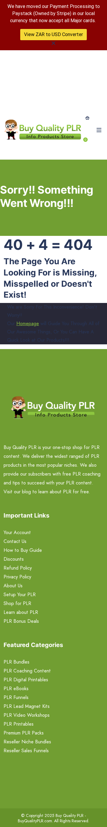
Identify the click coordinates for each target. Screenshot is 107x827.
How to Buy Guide (23, 550)
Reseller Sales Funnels (26, 750)
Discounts (14, 559)
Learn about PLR (21, 612)
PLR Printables (19, 724)
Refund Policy (18, 568)
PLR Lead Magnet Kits (27, 706)
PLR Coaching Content (27, 670)
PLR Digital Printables (26, 679)
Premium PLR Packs (24, 732)
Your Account (17, 532)
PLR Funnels (16, 697)
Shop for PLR (17, 603)
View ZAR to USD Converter (53, 34)
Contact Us (15, 541)
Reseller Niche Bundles (27, 741)
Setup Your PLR (20, 594)
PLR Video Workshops (27, 715)
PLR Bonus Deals (21, 621)
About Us (13, 585)
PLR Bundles (16, 662)
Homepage (27, 323)
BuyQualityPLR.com (35, 821)
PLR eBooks (16, 688)
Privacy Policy (17, 576)
